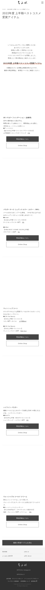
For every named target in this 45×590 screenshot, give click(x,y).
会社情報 (8, 578)
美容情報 (4, 551)
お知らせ (26, 551)
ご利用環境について (25, 581)
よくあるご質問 (7, 556)
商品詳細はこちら (22, 139)
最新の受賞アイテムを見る (22, 543)
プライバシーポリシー (17, 578)
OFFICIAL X (20, 574)
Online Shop (22, 145)
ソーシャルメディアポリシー (31, 578)
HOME (4, 9)
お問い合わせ (27, 556)
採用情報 (34, 581)
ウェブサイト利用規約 (13, 581)
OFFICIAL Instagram (23, 570)
